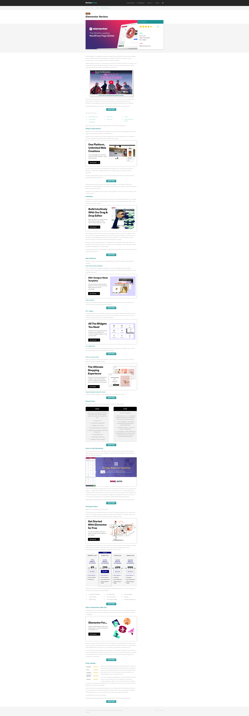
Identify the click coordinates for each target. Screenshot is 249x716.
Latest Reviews (130, 3)
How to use (109, 119)
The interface (92, 119)
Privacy (161, 710)
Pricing (126, 116)
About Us (150, 3)
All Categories (140, 3)
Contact (157, 3)
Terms (157, 710)
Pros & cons (109, 116)
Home (87, 8)
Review (92, 8)
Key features (92, 122)
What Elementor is (93, 116)
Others (97, 8)
